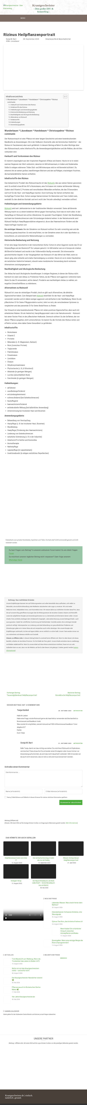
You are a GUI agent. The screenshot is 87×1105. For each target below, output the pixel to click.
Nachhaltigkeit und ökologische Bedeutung (25, 114)
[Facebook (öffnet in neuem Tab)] (59, 6)
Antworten (77, 711)
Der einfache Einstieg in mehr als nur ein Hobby (43, 859)
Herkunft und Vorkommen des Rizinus (23, 105)
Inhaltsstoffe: (15, 120)
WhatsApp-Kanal (15, 560)
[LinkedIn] (65, 1094)
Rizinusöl (51, 183)
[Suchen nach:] (65, 18)
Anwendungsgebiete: (18, 125)
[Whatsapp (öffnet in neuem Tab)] (82, 6)
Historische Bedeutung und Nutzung (23, 112)
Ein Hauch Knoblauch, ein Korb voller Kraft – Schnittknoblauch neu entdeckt (43, 883)
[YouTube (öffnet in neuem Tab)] (70, 6)
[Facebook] (58, 1094)
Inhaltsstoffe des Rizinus (19, 107)
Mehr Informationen (71, 823)
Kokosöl (40, 296)
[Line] (81, 1094)
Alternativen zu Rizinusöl (19, 117)
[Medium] (81, 1098)
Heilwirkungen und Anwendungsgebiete (24, 110)
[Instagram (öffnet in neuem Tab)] (63, 6)
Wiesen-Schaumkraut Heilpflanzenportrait (71, 859)
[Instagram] (62, 1094)
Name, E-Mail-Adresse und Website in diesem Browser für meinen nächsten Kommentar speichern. (37, 797)
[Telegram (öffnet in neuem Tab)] (78, 6)
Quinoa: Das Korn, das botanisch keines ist (67, 921)
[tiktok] (73, 1094)
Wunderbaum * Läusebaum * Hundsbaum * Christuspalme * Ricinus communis (32, 101)
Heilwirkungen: (16, 122)
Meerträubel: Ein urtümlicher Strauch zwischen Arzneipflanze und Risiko (70, 931)
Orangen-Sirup (16, 881)
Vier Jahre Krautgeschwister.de (23, 997)
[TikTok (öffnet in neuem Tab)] (74, 6)
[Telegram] (77, 1094)
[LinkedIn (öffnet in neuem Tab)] (67, 6)
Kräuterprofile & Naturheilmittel (58, 39)
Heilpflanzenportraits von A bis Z (16, 859)
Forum (11, 553)
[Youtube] (69, 1094)
